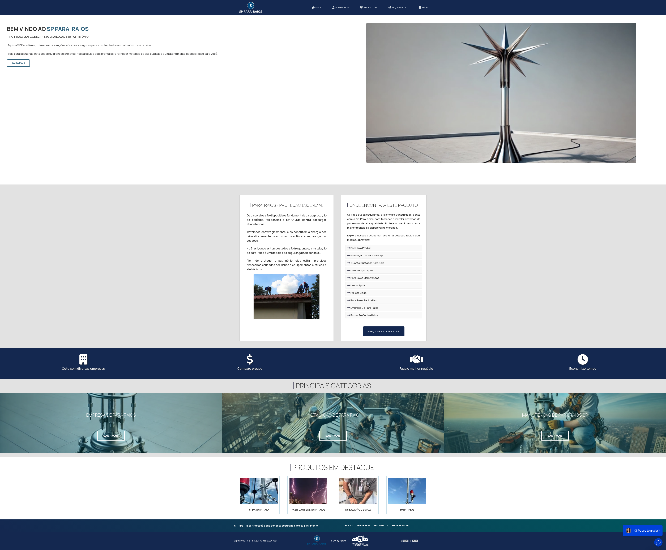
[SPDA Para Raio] (259, 503)
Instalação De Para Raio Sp (366, 255)
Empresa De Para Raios (364, 308)
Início (349, 525)
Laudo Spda (357, 285)
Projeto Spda (358, 293)
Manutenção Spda (361, 270)
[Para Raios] (407, 503)
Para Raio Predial (360, 248)
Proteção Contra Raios (364, 315)
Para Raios (407, 509)
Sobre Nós (363, 525)
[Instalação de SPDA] (358, 503)
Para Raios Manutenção (364, 278)
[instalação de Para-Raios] (286, 318)
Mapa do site (400, 525)
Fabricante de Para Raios (308, 509)
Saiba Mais (18, 62)
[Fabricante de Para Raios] (308, 503)
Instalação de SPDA (358, 509)
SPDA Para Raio (259, 509)
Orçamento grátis (383, 331)
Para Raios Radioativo (363, 300)
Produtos (381, 525)
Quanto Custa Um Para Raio (367, 263)
